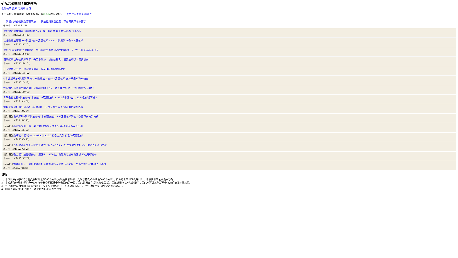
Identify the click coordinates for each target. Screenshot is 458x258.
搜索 (14, 8)
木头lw (6, 35)
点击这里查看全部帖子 (78, 14)
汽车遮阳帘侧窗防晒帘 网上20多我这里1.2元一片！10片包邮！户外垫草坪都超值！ (49, 88)
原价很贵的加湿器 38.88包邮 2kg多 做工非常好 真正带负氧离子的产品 (42, 31)
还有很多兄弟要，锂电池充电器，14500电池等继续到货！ (35, 69)
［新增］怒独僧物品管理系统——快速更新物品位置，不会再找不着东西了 (44, 21)
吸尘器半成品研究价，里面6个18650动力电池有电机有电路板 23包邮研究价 (55, 154)
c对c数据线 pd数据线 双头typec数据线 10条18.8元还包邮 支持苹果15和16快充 (45, 78)
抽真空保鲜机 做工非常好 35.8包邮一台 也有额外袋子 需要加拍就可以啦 (43, 107)
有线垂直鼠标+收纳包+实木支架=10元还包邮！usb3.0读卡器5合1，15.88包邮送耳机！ (50, 97)
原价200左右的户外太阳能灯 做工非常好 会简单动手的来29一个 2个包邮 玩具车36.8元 (50, 50)
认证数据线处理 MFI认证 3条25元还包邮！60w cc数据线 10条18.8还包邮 (43, 40)
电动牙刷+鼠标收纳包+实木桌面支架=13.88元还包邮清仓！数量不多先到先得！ (57, 116)
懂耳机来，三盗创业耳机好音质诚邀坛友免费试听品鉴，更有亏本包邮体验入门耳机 (59, 164)
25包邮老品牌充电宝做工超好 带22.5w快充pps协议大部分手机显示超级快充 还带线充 (60, 145)
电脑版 (21, 8)
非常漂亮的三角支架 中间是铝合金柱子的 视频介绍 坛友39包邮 (48, 126)
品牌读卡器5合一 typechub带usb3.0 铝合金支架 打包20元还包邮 (48, 135)
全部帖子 (6, 8)
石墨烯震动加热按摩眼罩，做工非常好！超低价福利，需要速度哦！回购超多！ (47, 59)
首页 (28, 8)
